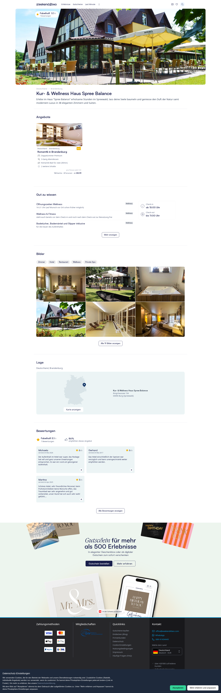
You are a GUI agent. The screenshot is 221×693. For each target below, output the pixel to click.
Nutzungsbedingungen (123, 648)
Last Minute (90, 4)
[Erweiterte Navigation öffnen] (100, 4)
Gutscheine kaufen (121, 630)
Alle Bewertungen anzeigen (110, 511)
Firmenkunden (119, 637)
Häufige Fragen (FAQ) (122, 655)
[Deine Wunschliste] (177, 4)
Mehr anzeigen (110, 235)
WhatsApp (159, 635)
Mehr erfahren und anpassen (203, 688)
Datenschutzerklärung (46, 683)
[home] (46, 4)
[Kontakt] (172, 4)
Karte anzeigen (73, 409)
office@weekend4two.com (167, 631)
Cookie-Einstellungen (122, 645)
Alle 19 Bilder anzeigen (110, 343)
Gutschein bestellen (99, 563)
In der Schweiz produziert (112, 611)
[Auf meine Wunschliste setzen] (79, 126)
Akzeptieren (178, 688)
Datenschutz (118, 641)
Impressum (118, 652)
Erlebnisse (65, 4)
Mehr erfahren (124, 563)
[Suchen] (182, 4)
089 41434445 (162, 639)
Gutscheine (78, 4)
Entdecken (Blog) (120, 634)
